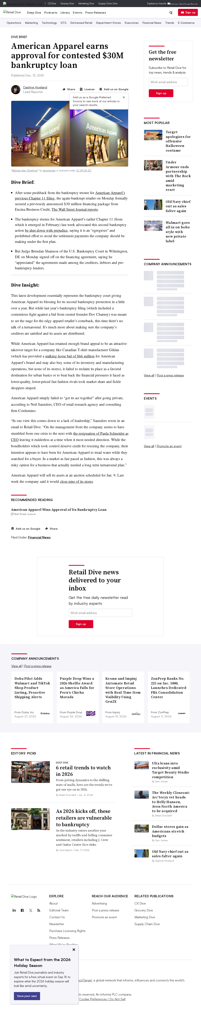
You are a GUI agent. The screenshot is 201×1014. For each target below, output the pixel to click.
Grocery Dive (67, 3)
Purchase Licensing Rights (67, 931)
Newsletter (56, 924)
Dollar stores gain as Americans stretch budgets (170, 831)
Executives (132, 22)
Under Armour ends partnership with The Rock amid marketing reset (178, 176)
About (53, 903)
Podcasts (51, 12)
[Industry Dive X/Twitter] (30, 910)
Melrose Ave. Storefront (25, 170)
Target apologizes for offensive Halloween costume (178, 141)
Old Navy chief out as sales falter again (178, 206)
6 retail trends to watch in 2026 (83, 771)
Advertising (99, 903)
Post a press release (170, 375)
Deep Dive (34, 12)
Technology (49, 22)
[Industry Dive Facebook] (22, 910)
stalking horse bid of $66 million (70, 355)
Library (65, 12)
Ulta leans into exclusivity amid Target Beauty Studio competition (170, 770)
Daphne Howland (35, 87)
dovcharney (49, 170)
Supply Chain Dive (108, 3)
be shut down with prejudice (46, 230)
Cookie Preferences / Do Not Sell (102, 999)
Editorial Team (59, 910)
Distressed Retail (81, 22)
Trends (169, 22)
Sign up (190, 12)
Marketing (31, 22)
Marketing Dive (86, 3)
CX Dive (52, 3)
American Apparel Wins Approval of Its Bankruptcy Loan (59, 509)
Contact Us (57, 917)
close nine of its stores (76, 481)
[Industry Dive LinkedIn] (14, 910)
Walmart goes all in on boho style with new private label (178, 231)
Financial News (152, 22)
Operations (14, 22)
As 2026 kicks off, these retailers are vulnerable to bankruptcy (84, 818)
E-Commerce (186, 22)
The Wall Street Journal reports (75, 209)
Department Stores (108, 22)
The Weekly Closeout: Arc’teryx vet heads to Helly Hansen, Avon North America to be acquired (171, 802)
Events (77, 12)
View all (149, 375)
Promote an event (169, 446)
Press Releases (95, 12)
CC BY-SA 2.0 (83, 170)
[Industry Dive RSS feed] (39, 910)
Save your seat (27, 996)
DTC (64, 22)
